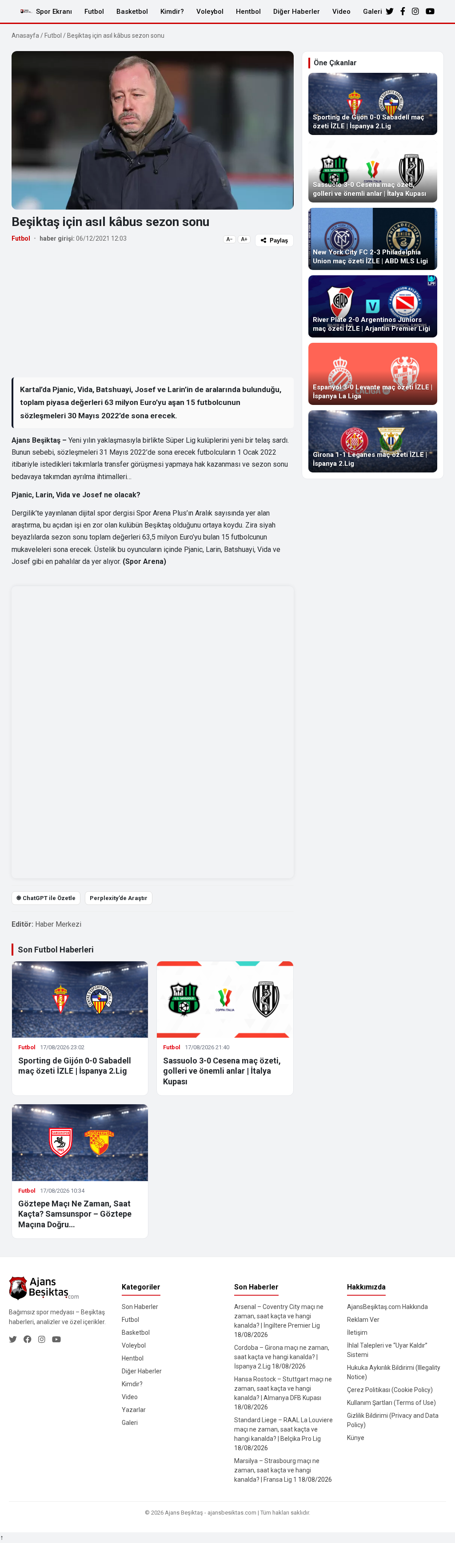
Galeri (372, 12)
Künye (355, 1437)
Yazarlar (134, 1409)
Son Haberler (140, 1306)
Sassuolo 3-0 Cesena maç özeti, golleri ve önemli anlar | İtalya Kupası (222, 1071)
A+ (244, 239)
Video (341, 12)
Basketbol (132, 12)
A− (229, 239)
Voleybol (210, 12)
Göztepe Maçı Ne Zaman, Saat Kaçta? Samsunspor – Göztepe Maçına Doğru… (75, 1214)
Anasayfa (25, 35)
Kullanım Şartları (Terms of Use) (391, 1402)
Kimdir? (172, 12)
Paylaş (279, 240)
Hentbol (248, 12)
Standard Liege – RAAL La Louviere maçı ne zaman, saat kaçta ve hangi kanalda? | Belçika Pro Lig (283, 1429)
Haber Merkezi (58, 924)
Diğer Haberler (296, 12)
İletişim (357, 1332)
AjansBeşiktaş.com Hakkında (387, 1306)
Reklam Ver (363, 1319)
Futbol (94, 12)
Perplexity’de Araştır (119, 898)
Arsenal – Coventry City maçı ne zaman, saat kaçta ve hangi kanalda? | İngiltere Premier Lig (278, 1316)
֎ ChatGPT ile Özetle (46, 898)
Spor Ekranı (54, 12)
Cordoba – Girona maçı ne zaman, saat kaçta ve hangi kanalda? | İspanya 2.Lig (281, 1357)
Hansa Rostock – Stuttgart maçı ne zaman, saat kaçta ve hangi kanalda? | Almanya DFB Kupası (283, 1388)
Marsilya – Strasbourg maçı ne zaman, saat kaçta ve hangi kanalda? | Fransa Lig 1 (276, 1470)
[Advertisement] (153, 312)
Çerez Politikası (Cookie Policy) (390, 1389)
